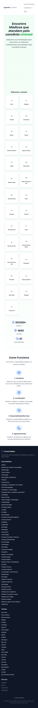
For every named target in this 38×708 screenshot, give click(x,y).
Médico (3, 465)
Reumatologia (5, 514)
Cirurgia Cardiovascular (8, 539)
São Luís (3, 642)
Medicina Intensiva (6, 579)
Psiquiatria (4, 552)
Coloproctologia (5, 557)
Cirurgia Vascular (6, 519)
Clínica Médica (5, 472)
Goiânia (3, 637)
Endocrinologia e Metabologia (9, 499)
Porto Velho (4, 652)
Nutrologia (4, 577)
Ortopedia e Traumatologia (9, 490)
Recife (3, 635)
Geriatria (3, 564)
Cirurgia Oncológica (7, 549)
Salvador (3, 632)
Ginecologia (4, 584)
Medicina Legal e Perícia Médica (10, 602)
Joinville (3, 672)
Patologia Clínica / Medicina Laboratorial (12, 492)
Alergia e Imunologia (7, 554)
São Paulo (4, 612)
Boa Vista (4, 654)
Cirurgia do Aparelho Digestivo (10, 517)
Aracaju (3, 659)
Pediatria (4, 480)
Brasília (3, 620)
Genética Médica (6, 599)
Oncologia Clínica (6, 507)
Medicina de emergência (8, 592)
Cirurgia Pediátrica (6, 569)
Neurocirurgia (5, 497)
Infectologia (4, 475)
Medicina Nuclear (6, 589)
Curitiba (3, 622)
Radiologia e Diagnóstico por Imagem (12, 485)
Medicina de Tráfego (7, 597)
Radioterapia (5, 574)
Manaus (3, 627)
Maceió (3, 645)
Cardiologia (4, 495)
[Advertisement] (19, 72)
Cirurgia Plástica (6, 559)
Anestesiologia (5, 502)
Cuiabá (3, 669)
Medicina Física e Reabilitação (10, 562)
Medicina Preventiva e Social (9, 594)
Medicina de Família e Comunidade (11, 467)
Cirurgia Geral (5, 482)
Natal (2, 650)
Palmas (3, 657)
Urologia (3, 509)
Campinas (4, 640)
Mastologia (4, 529)
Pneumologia (5, 534)
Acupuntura (4, 532)
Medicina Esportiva (6, 582)
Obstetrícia (4, 604)
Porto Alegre (5, 630)
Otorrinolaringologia (7, 487)
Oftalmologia (5, 470)
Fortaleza (4, 625)
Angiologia (4, 522)
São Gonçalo (5, 667)
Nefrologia (4, 527)
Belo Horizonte (5, 617)
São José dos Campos (7, 674)
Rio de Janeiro (5, 615)
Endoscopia (4, 524)
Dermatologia (5, 542)
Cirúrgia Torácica (6, 567)
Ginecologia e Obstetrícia (8, 477)
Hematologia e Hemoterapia (9, 572)
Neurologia (4, 547)
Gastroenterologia (6, 504)
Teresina (3, 647)
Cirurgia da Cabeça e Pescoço (10, 537)
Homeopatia (4, 544)
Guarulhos (4, 664)
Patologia (4, 512)
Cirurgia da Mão (6, 587)
